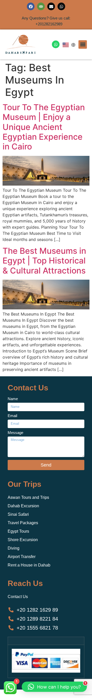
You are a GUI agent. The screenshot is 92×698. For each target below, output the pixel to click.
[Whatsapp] (61, 6)
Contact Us (18, 596)
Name (13, 399)
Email (12, 416)
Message (15, 433)
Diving (13, 548)
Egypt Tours (18, 531)
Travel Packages (23, 523)
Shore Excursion (23, 540)
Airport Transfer (22, 556)
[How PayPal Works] (46, 671)
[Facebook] (30, 6)
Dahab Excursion (23, 506)
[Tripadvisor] (41, 6)
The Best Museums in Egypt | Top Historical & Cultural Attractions (44, 261)
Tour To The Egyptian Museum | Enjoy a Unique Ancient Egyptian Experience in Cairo (44, 127)
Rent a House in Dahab (29, 565)
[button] (82, 44)
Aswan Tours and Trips (28, 497)
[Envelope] (51, 6)
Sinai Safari (18, 514)
